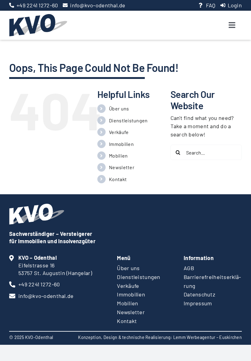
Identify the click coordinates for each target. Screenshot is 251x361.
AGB (189, 268)
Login (235, 5)
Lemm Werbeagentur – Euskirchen (207, 337)
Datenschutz (199, 294)
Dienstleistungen (128, 120)
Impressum (198, 303)
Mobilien (118, 155)
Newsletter (121, 167)
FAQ (210, 5)
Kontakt (118, 179)
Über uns (119, 108)
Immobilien (121, 144)
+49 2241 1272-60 (37, 5)
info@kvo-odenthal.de (97, 5)
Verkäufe (119, 132)
